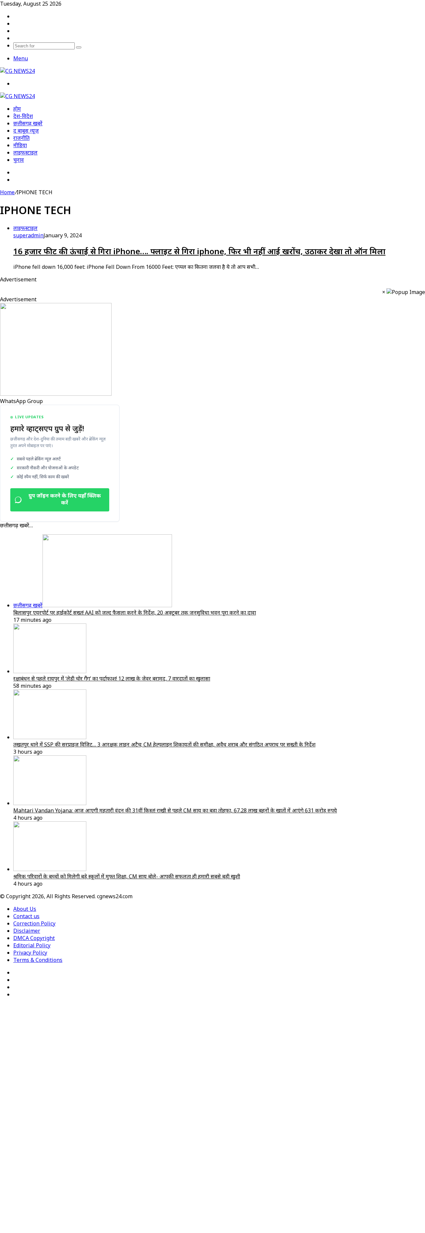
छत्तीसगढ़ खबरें (27, 123)
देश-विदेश (23, 116)
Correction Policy (34, 923)
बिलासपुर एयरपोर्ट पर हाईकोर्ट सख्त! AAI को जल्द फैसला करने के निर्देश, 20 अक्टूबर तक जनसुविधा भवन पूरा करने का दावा (134, 612)
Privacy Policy (30, 952)
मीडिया (20, 145)
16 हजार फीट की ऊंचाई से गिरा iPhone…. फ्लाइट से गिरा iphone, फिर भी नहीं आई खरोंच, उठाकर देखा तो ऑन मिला (199, 251)
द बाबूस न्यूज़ (26, 130)
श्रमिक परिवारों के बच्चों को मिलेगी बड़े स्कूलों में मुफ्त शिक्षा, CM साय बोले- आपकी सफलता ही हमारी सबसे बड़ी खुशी (126, 876)
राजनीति (21, 138)
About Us (24, 908)
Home (7, 192)
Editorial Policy (31, 945)
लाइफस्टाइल (25, 152)
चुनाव (18, 159)
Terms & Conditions (37, 960)
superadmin (28, 235)
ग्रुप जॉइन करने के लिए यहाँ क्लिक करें (65, 500)
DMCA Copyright (34, 938)
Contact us (26, 916)
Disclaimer (26, 930)
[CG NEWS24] (17, 71)
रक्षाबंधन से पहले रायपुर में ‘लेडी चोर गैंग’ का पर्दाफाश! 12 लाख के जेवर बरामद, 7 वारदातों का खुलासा (111, 678)
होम (17, 108)
